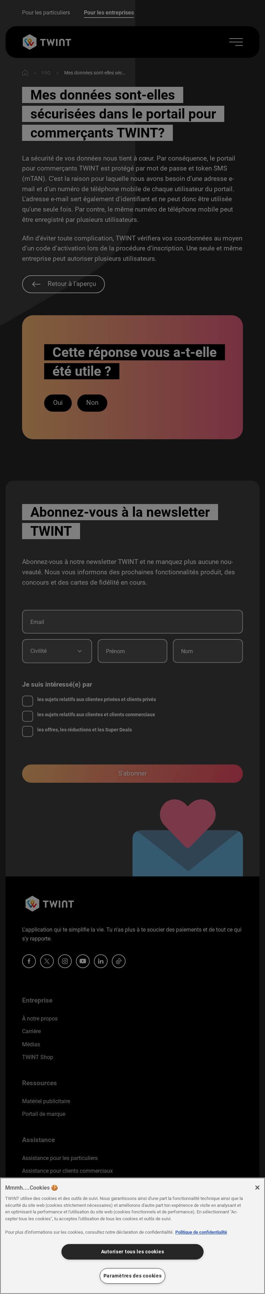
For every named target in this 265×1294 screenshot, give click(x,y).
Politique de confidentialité (201, 1232)
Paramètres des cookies (133, 1276)
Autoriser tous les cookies (132, 1252)
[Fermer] (257, 1187)
